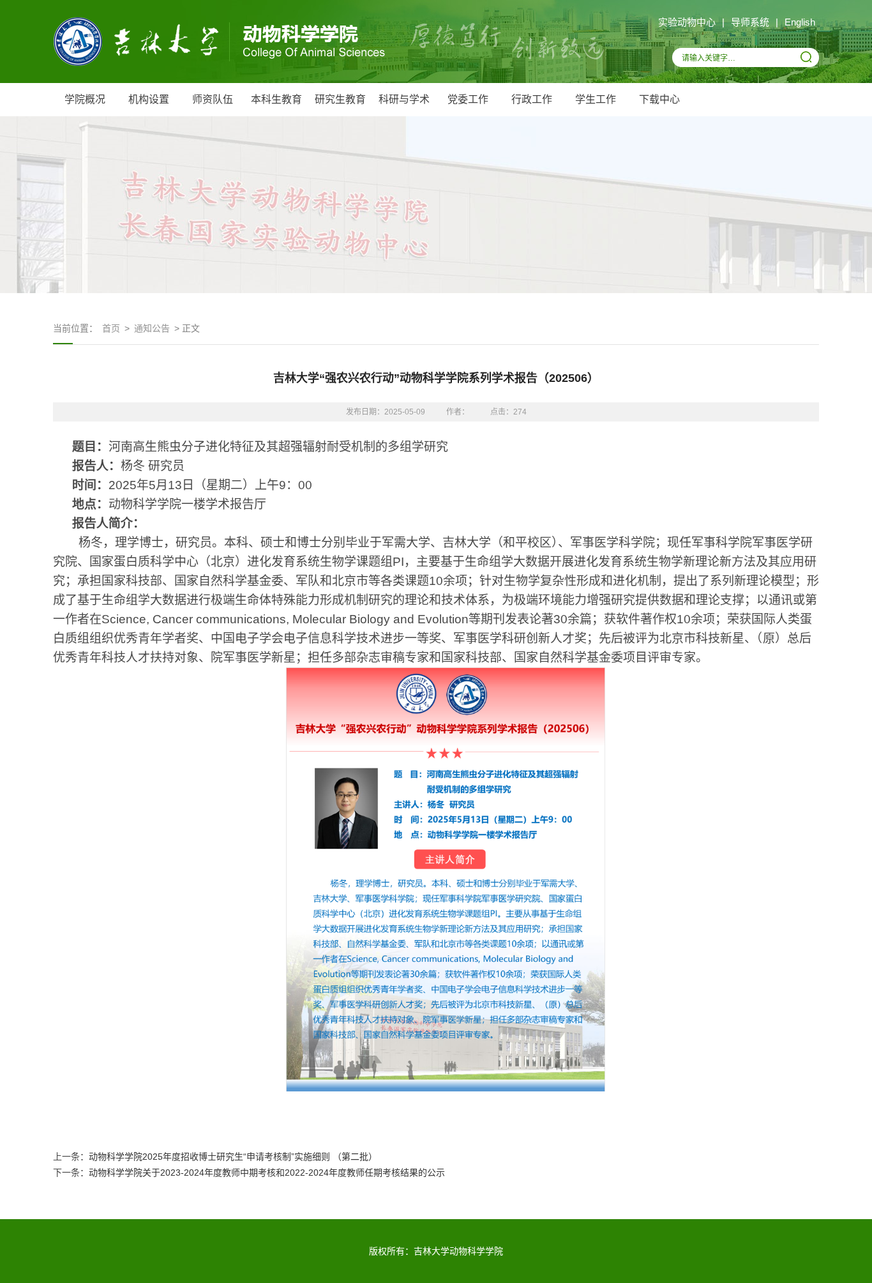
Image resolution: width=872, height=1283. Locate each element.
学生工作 (595, 99)
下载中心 (659, 99)
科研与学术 (404, 99)
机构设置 (148, 99)
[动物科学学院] (219, 64)
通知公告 (152, 328)
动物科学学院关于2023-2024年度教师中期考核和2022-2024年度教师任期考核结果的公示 (267, 1172)
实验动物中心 (687, 22)
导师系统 (750, 22)
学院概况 (84, 99)
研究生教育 (340, 99)
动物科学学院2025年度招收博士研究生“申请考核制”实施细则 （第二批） (233, 1156)
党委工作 (467, 99)
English (800, 22)
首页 (111, 328)
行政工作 (531, 99)
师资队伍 (212, 99)
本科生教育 (276, 99)
